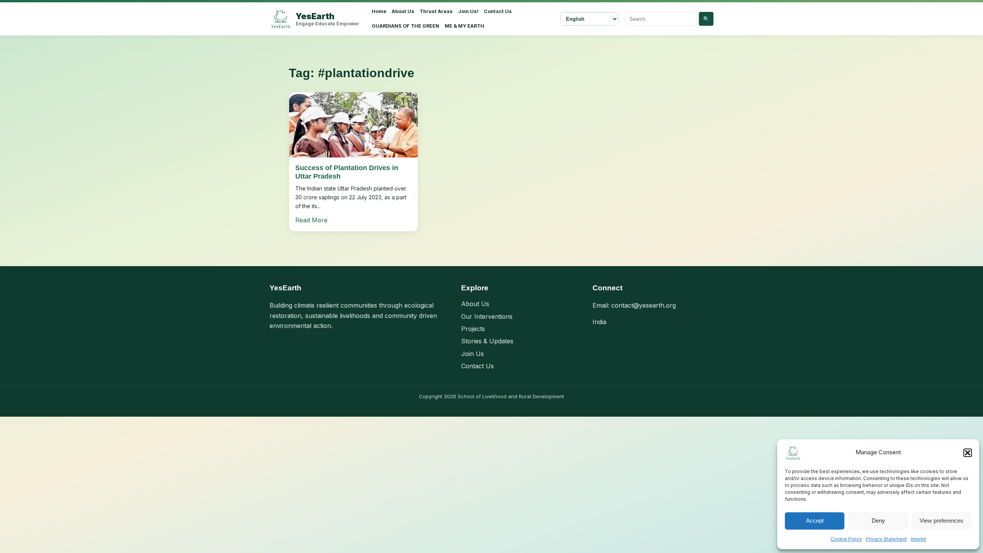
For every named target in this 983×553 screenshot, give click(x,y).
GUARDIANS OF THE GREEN (405, 26)
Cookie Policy (846, 539)
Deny (878, 520)
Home (379, 11)
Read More (311, 220)
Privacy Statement (886, 539)
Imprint (918, 539)
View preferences (941, 520)
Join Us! (468, 11)
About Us (403, 11)
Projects (473, 329)
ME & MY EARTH (464, 26)
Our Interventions (487, 316)
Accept (815, 520)
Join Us (472, 354)
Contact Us (498, 11)
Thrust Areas (436, 11)
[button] (967, 453)
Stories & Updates (487, 341)
